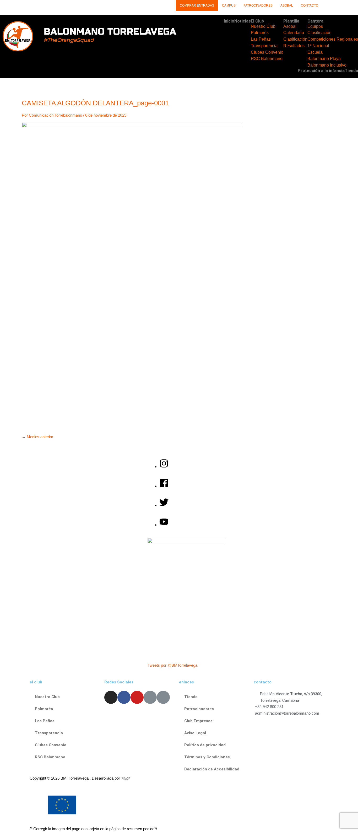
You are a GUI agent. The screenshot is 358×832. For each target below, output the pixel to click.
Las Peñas (261, 39)
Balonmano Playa (324, 58)
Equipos (315, 26)
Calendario (293, 32)
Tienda (351, 71)
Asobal (289, 26)
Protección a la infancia (321, 71)
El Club (257, 21)
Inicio (229, 21)
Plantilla (291, 21)
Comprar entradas (197, 5)
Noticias (242, 21)
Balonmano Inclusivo (326, 65)
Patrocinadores (258, 5)
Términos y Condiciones (207, 757)
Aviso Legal (195, 733)
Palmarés (260, 32)
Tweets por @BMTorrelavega (172, 665)
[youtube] (164, 525)
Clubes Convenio (267, 52)
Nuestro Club (263, 26)
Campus (229, 5)
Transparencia (264, 45)
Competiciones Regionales (332, 39)
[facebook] (166, 486)
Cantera (315, 21)
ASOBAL (286, 5)
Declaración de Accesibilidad (211, 769)
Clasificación (295, 39)
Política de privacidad (205, 745)
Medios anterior (37, 436)
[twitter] (166, 505)
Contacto (309, 5)
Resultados (294, 45)
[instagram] (166, 466)
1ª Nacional (318, 45)
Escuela (315, 52)
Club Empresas (198, 721)
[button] (267, 21)
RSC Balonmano (267, 58)
